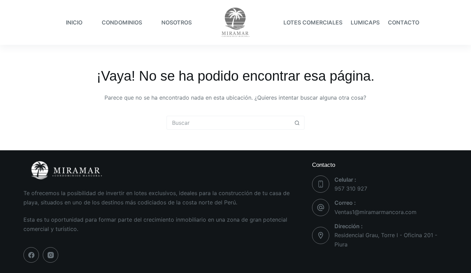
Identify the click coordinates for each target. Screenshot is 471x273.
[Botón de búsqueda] (297, 123)
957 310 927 (350, 188)
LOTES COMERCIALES (312, 22)
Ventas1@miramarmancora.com (375, 212)
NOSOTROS (176, 22)
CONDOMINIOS (122, 22)
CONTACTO (403, 22)
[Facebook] (31, 255)
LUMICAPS (365, 22)
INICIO (74, 22)
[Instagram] (50, 255)
